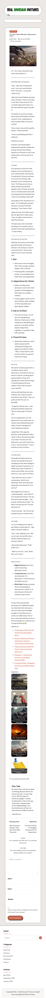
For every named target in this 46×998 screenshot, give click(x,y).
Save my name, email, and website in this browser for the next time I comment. (23, 911)
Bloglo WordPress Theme (26, 994)
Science (6, 962)
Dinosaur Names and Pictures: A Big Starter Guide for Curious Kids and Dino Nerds (24, 641)
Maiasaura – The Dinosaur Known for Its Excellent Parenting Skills (23, 657)
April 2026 (6, 975)
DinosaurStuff (8, 956)
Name (10, 879)
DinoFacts (13, 31)
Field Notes (7, 959)
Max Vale (16, 786)
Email (10, 889)
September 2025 (9, 978)
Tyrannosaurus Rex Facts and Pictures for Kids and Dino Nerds (24, 632)
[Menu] (8, 14)
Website (10, 899)
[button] (16, 814)
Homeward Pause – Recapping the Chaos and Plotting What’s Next (25, 665)
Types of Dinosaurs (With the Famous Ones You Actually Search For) (24, 649)
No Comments (17, 41)
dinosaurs (6, 953)
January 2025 (8, 981)
